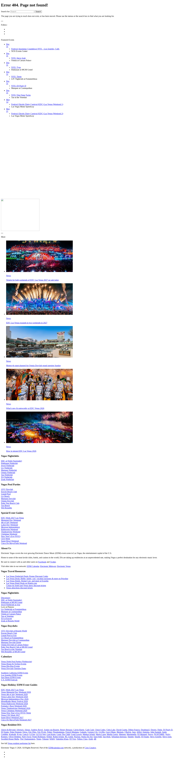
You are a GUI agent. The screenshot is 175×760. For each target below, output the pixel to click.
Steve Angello (155, 737)
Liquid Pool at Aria (9, 635)
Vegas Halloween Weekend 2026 (14, 704)
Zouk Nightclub (7, 479)
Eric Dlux (32, 732)
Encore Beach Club (9, 492)
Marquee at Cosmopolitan (11, 612)
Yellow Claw (82, 739)
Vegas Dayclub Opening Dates (13, 668)
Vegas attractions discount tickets (19, 588)
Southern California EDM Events (14, 673)
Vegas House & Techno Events (13, 664)
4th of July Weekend (9, 522)
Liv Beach (5, 496)
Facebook (42, 562)
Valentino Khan (62, 739)
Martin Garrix (112, 734)
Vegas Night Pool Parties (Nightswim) (16, 661)
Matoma (122, 734)
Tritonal (45, 739)
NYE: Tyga (16, 67)
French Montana (72, 732)
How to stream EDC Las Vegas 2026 (21, 451)
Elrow (25, 732)
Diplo (159, 730)
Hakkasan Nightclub (9, 463)
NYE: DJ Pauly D (18, 86)
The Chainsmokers (27, 739)
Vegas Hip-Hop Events (10, 666)
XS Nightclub (6, 477)
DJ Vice (72, 739)
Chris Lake (110, 730)
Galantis (83, 732)
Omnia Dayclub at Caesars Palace (14, 645)
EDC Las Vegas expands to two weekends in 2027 (26, 323)
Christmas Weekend (9, 534)
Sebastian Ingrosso (119, 737)
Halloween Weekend (9, 529)
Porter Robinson (38, 737)
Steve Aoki (166, 737)
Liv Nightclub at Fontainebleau (13, 609)
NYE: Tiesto (16, 77)
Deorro (153, 730)
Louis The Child (63, 734)
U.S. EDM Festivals (9, 680)
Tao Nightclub (7, 475)
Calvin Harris (78, 730)
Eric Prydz (41, 732)
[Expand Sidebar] (2, 21)
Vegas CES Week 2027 (10, 715)
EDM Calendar (33, 566)
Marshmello (131, 734)
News (8, 276)
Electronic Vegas (63, 566)
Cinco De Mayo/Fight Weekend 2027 (16, 720)
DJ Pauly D (168, 730)
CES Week (5, 539)
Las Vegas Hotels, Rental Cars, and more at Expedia (27, 581)
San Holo (106, 737)
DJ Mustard (142, 734)
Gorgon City (93, 732)
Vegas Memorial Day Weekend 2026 (16, 692)
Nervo (150, 734)
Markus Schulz (89, 734)
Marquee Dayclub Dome (11, 642)
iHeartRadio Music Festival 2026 (14, 701)
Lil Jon (32, 734)
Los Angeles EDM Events (11, 675)
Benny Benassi (66, 730)
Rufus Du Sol (86, 737)
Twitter (53, 562)
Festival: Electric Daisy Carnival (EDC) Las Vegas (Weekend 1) (37, 104)
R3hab (49, 737)
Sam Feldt (98, 737)
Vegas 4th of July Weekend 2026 (14, 694)
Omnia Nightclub (8, 472)
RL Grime (69, 737)
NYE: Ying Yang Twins (21, 95)
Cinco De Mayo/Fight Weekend (14, 543)
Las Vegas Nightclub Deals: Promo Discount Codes (27, 576)
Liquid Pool (6, 494)
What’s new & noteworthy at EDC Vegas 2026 (25, 408)
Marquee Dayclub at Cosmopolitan (15, 640)
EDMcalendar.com (56, 748)
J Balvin (127, 732)
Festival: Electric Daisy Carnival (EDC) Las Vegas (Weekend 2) (37, 113)
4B (95, 739)
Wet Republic (6, 508)
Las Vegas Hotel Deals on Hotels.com (21, 583)
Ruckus (77, 737)
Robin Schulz (58, 737)
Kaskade (12, 734)
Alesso (27, 730)
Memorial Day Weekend (11, 520)
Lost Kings (51, 734)
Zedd (91, 739)
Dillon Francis (134, 730)
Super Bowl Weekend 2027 (12, 717)
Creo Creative (90, 748)
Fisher (49, 732)
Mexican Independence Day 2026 (14, 699)
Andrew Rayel (37, 730)
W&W (52, 739)
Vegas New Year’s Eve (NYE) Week (16, 713)
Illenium (120, 732)
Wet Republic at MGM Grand (13, 652)
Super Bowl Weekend (10, 541)
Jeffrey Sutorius (143, 732)
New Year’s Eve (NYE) (10, 536)
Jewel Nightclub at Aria (10, 605)
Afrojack (20, 730)
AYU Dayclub (7, 489)
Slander (131, 737)
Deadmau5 (145, 730)
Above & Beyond (8, 730)
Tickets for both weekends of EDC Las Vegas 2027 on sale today (32, 280)
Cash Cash (89, 730)
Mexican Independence (10, 527)
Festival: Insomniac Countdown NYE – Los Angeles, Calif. (35, 49)
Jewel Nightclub (7, 466)
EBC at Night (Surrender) (11, 461)
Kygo (19, 734)
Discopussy (5, 598)
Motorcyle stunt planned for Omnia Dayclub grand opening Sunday (33, 365)
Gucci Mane (111, 732)
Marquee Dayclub (8, 499)
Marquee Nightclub (9, 470)
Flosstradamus (58, 732)
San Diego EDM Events (11, 677)
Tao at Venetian (7, 616)
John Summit (155, 732)
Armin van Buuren (51, 730)
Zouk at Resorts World (10, 621)
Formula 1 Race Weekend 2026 (14, 706)
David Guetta (121, 730)
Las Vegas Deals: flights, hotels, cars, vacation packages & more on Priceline (37, 579)
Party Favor (26, 737)
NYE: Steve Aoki (18, 58)
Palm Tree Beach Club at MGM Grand (17, 647)
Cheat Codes (100, 730)
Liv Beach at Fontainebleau (12, 638)
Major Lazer (101, 734)
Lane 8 (25, 734)
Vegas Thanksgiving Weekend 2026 (15, 708)
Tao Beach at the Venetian (11, 649)
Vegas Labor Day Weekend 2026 (14, 697)
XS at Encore (6, 618)
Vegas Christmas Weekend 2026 (14, 711)
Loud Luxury (76, 734)
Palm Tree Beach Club (10, 503)
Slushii (137, 737)
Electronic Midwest (48, 566)
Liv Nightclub (6, 468)
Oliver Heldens (15, 737)
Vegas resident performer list (19, 743)
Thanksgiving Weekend (10, 532)
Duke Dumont (16, 732)
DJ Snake (5, 732)
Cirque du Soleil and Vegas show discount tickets (26, 585)
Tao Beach (5, 505)
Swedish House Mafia (10, 739)
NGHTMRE (159, 734)
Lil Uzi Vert (41, 734)
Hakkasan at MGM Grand (11, 602)
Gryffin (102, 732)
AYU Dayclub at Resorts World (14, 631)
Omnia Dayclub (7, 501)
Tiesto (38, 739)
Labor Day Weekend (9, 525)
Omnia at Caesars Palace (11, 614)
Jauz (134, 732)
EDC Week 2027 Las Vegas (12, 518)
